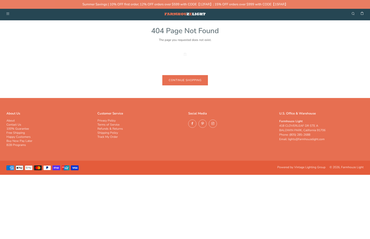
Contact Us (13, 125)
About (10, 121)
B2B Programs (16, 145)
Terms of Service (108, 125)
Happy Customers (18, 137)
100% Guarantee (17, 129)
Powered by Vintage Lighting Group (301, 167)
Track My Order (107, 137)
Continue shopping (185, 80)
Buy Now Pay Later (19, 141)
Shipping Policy (107, 133)
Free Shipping (15, 133)
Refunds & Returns (110, 129)
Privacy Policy (106, 121)
